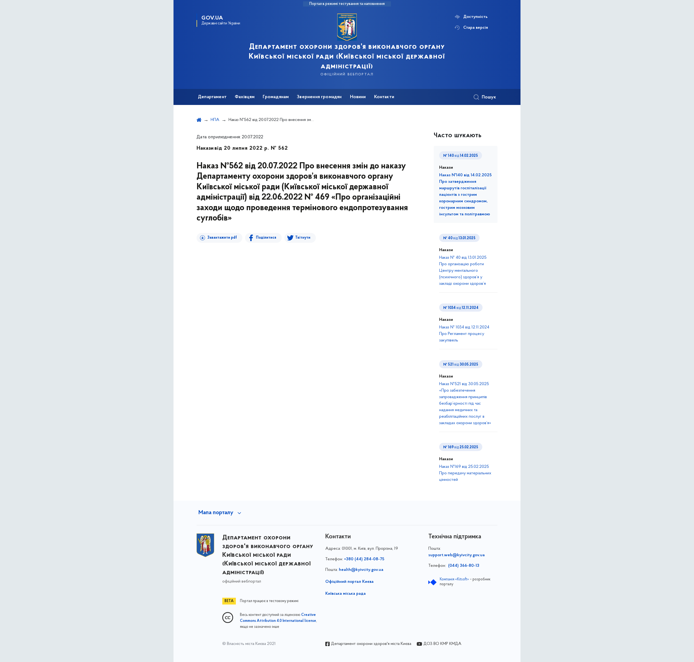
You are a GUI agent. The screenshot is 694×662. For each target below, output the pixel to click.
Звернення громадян (319, 97)
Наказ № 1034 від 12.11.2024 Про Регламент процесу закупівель (464, 334)
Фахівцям (245, 97)
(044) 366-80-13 (463, 566)
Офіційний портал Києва (349, 582)
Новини (358, 97)
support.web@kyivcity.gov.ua (456, 555)
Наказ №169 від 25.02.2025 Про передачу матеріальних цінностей (465, 473)
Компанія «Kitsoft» (454, 579)
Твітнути (302, 238)
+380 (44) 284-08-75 (364, 559)
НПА (215, 120)
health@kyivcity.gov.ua (361, 570)
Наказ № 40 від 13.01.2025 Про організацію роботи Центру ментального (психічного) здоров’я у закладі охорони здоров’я (463, 270)
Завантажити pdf (222, 238)
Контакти (384, 97)
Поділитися (266, 238)
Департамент (212, 97)
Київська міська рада (345, 593)
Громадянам (276, 97)
